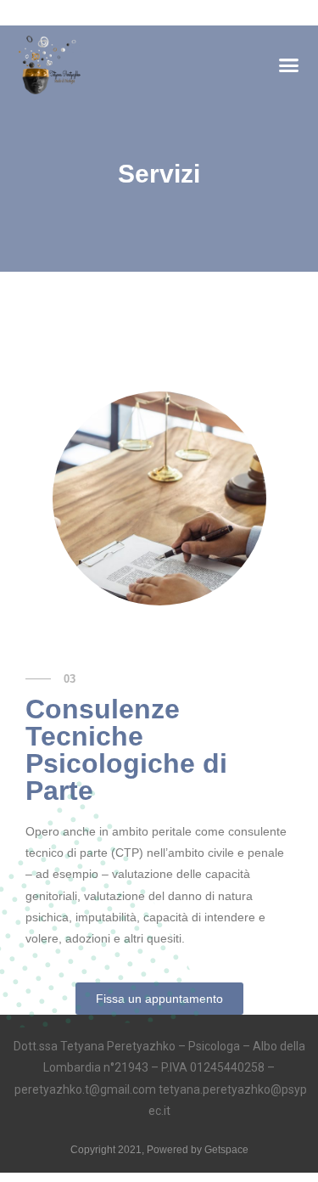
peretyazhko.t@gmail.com (85, 1089)
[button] (288, 65)
